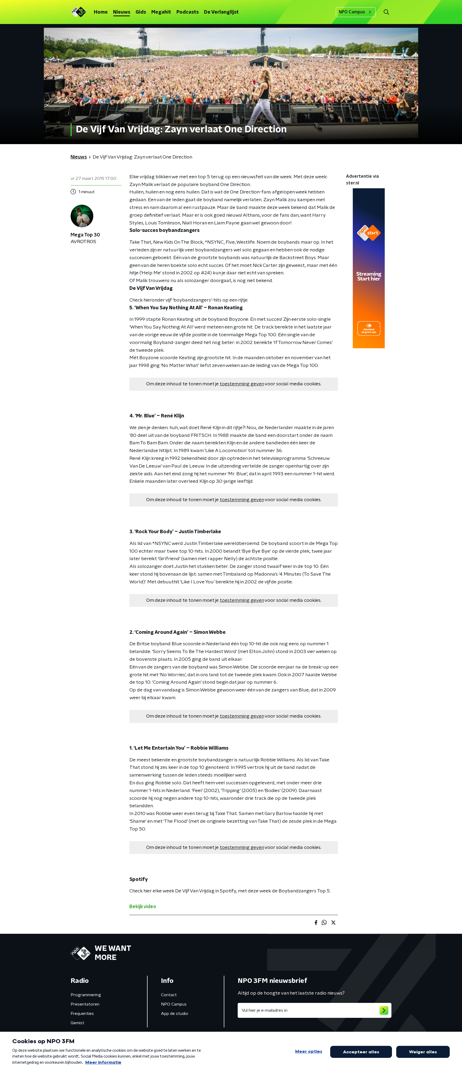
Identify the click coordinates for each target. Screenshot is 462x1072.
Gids (141, 12)
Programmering (86, 995)
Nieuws (121, 12)
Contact (169, 995)
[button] (386, 12)
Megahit (161, 12)
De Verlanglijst (221, 12)
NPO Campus (352, 12)
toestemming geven (242, 384)
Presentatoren (85, 1004)
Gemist (77, 1023)
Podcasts (187, 12)
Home (101, 12)
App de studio (174, 1013)
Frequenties (82, 1013)
